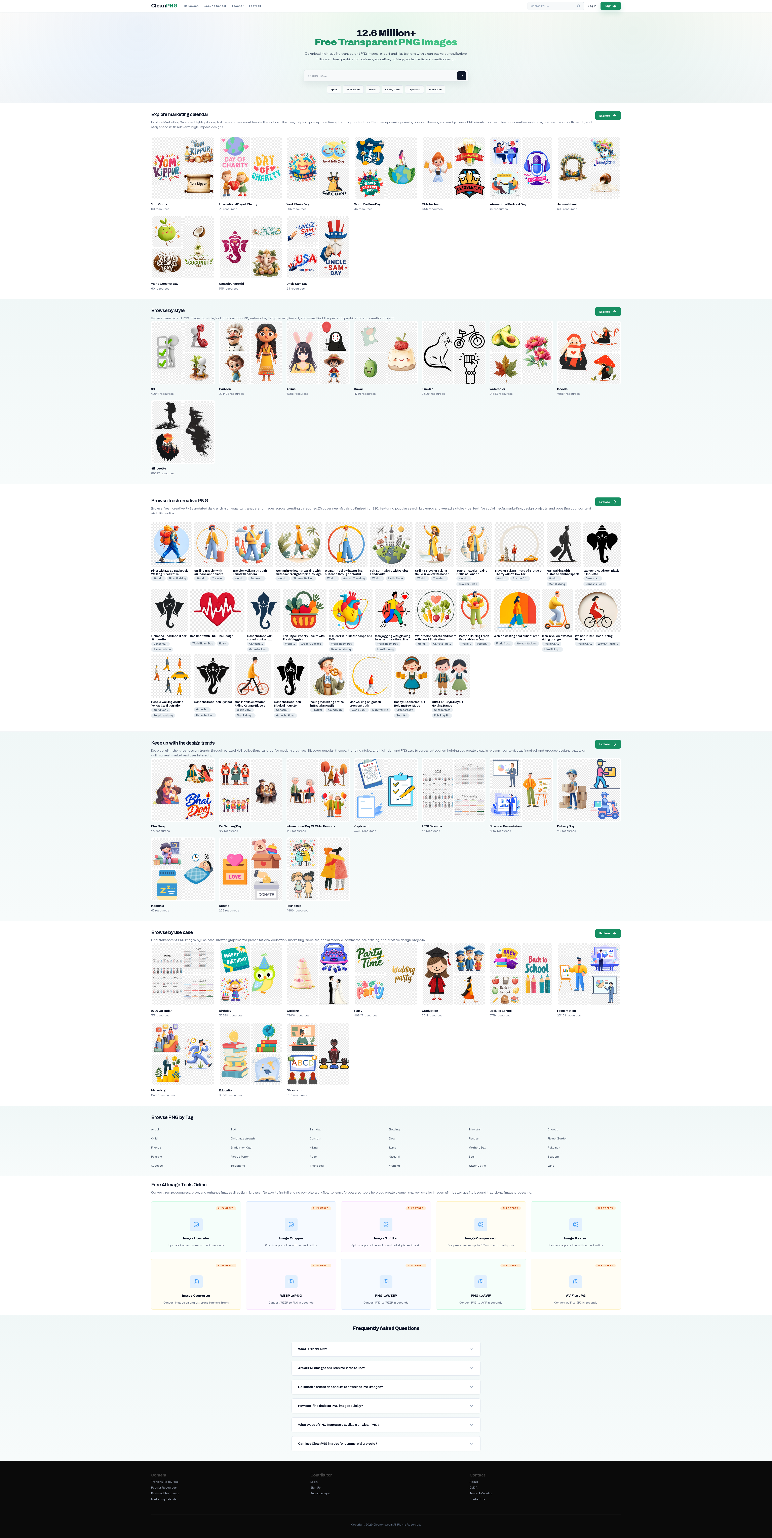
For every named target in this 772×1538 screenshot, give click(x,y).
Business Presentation (506, 826)
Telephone (238, 1165)
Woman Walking (303, 578)
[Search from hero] (461, 75)
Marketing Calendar (164, 1499)
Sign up (610, 6)
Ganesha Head (595, 584)
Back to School (215, 6)
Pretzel (317, 710)
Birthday (225, 1010)
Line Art (427, 389)
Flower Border (557, 1138)
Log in (592, 6)
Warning (394, 1165)
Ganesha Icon (162, 649)
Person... (482, 643)
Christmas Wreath (243, 1138)
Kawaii (358, 389)
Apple (334, 89)
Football (255, 6)
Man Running (385, 649)
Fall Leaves (353, 89)
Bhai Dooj (157, 826)
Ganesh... (202, 709)
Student (553, 1156)
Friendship (293, 905)
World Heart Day (202, 643)
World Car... (503, 643)
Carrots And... (442, 643)
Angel (155, 1129)
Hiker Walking (177, 578)
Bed (233, 1129)
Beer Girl (401, 715)
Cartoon (225, 389)
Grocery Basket (311, 643)
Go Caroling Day (230, 826)
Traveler (217, 578)
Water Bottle (477, 1165)
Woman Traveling (354, 578)
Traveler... (256, 578)
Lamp (392, 1147)
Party (358, 1010)
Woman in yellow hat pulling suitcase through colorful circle (344, 574)
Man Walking (557, 584)
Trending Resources (165, 1482)
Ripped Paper (240, 1156)
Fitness (474, 1138)
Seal (471, 1156)
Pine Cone (435, 89)
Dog (392, 1138)
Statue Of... (520, 578)
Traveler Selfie (468, 584)
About (474, 1482)
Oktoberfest (431, 204)
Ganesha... (593, 578)
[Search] (579, 6)
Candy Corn (392, 89)
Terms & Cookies (481, 1493)
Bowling (394, 1129)
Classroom (294, 1090)
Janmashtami (566, 204)
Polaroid (156, 1156)
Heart (222, 643)
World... (158, 578)
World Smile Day (297, 204)
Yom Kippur (159, 204)
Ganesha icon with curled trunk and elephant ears (260, 639)
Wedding (292, 1010)
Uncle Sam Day (296, 283)
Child (154, 1138)
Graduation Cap (241, 1147)
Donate (224, 905)
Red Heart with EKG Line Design (211, 636)
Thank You (317, 1165)
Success (157, 1165)
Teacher (237, 6)
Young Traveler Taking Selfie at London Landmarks (472, 574)
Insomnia (157, 905)
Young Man (335, 710)
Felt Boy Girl (442, 715)
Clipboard (414, 89)
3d (153, 389)
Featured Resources (165, 1493)
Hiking (314, 1147)
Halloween (191, 6)
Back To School (501, 1010)
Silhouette (158, 468)
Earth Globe (395, 578)
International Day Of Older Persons (310, 826)
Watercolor (497, 389)
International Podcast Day (508, 204)
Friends (156, 1147)
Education (226, 1090)
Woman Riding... (608, 643)
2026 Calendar (432, 826)
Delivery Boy (565, 826)
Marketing (158, 1090)
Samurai (394, 1156)
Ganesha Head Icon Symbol (213, 702)
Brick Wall (475, 1129)
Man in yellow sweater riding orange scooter (557, 639)
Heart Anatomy (341, 649)
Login (314, 1482)
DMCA (473, 1487)
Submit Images (320, 1493)
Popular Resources (164, 1487)
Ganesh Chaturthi (231, 283)
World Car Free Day (367, 204)
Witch (372, 89)
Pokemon (554, 1147)
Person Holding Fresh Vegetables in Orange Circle (474, 639)
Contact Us (477, 1499)
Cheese (553, 1129)
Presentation (566, 1010)
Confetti (315, 1138)
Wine (551, 1165)
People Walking (163, 715)
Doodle (562, 389)
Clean (164, 5)
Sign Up (315, 1487)
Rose (313, 1156)
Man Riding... (552, 649)
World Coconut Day (164, 283)
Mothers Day (477, 1147)
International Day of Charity (238, 204)
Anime (290, 389)
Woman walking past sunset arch (516, 636)
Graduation (430, 1010)
